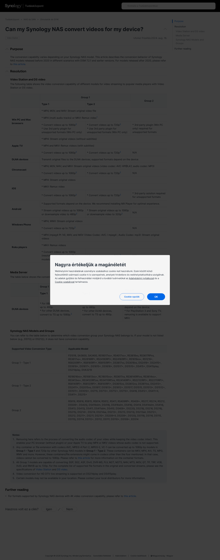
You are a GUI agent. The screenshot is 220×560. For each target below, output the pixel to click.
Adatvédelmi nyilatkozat (141, 278)
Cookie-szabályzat (65, 281)
